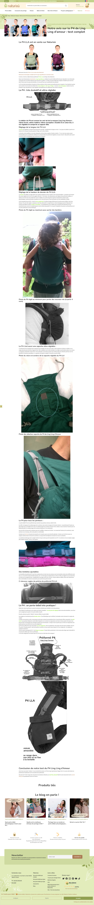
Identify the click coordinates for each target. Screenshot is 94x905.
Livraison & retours (52, 875)
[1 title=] (65, 886)
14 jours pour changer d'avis (54, 877)
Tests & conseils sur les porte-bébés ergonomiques (59, 24)
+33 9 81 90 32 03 (18, 880)
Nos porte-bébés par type (39, 881)
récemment (32, 79)
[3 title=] (69, 886)
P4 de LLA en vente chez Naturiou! (36, 72)
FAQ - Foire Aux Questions (54, 890)
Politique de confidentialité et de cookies (83, 902)
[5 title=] (73, 886)
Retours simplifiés (57, 837)
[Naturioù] (11, 5)
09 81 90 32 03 (60, 1)
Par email (14, 882)
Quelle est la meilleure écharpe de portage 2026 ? (35, 823)
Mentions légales (52, 880)
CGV (49, 882)
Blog (6, 1)
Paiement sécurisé (14, 837)
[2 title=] (67, 886)
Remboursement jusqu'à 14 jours (58, 839)
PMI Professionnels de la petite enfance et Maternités (53, 886)
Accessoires (36, 883)
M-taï (26, 534)
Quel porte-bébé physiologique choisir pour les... (13, 823)
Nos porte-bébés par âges (39, 879)
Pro (17, 1)
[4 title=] (71, 886)
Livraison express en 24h (36, 837)
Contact (11, 1)
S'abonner (77, 857)
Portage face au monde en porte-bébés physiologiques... (57, 823)
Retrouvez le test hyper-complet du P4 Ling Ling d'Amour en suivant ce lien (36, 74)
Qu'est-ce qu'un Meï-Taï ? (77, 822)
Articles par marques (77, 24)
